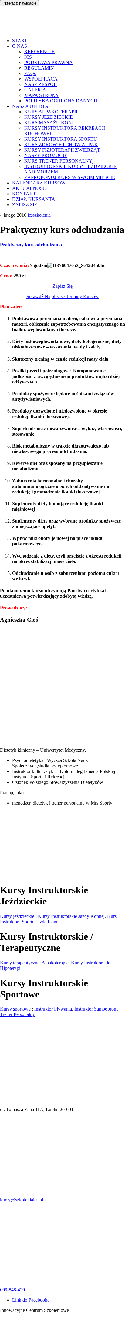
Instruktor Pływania (53, 1008)
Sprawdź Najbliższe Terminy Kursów (62, 296)
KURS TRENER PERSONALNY (58, 160)
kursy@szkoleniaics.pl (21, 1199)
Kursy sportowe (15, 1008)
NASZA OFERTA (30, 106)
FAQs (30, 73)
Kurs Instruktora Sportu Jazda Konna (58, 919)
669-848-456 (12, 1289)
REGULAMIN (39, 67)
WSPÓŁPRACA (41, 78)
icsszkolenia (39, 215)
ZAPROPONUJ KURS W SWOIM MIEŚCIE (69, 177)
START (19, 40)
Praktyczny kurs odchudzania (31, 244)
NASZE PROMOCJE (45, 155)
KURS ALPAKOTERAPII (50, 111)
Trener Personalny (17, 1014)
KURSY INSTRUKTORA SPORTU (60, 139)
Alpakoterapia (55, 962)
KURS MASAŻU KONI (48, 122)
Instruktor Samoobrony (96, 1008)
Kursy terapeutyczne (19, 962)
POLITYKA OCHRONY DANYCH (60, 100)
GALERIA (35, 89)
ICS (28, 57)
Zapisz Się (62, 286)
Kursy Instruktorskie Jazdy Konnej (71, 916)
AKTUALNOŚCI (30, 188)
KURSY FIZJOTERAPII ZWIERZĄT (62, 150)
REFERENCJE (39, 51)
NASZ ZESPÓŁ (40, 84)
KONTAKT (24, 193)
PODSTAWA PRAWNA (48, 62)
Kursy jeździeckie (17, 916)
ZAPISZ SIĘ (24, 204)
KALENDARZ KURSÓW (39, 182)
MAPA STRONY (41, 95)
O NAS (19, 46)
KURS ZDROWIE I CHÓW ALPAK (61, 144)
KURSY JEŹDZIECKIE (48, 117)
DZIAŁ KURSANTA (33, 199)
